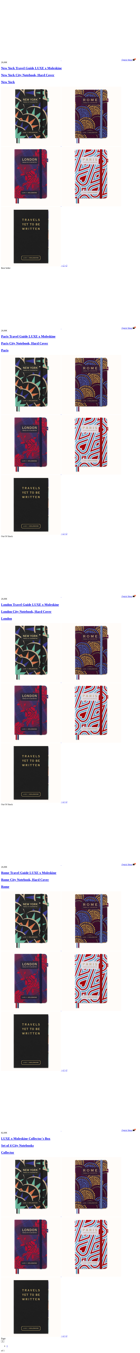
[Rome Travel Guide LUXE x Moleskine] (61, 864)
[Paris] (91, 205)
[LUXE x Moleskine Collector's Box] (61, 1130)
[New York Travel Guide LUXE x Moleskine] (61, 60)
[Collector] (31, 265)
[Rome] (91, 145)
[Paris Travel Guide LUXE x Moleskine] (61, 328)
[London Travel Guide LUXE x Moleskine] (61, 596)
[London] (31, 205)
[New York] (31, 145)
